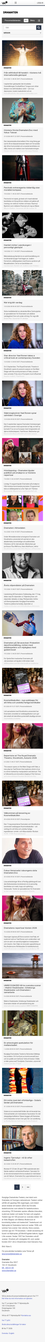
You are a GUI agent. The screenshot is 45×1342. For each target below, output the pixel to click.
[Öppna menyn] (16, 2)
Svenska (5, 1333)
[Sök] (38, 27)
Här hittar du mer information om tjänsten (17, 1298)
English (11, 1333)
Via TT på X (6, 1320)
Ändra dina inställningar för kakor (14, 1324)
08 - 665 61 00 (8, 1268)
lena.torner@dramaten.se (12, 1254)
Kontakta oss (26, 1315)
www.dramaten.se (9, 1270)
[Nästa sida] (22, 1187)
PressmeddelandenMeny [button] (20, 20)
